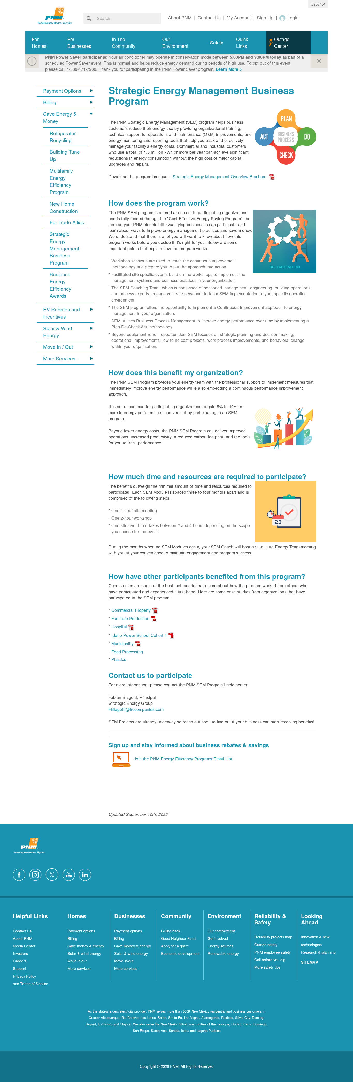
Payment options (81, 930)
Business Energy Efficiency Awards (60, 285)
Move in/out (77, 960)
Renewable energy (223, 953)
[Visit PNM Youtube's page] (70, 874)
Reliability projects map (273, 936)
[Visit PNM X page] (53, 874)
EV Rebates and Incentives (61, 313)
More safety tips (267, 967)
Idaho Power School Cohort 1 (139, 635)
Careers (19, 960)
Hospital (119, 626)
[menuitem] (43, 42)
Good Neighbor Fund (178, 938)
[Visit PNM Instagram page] (36, 874)
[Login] (282, 17)
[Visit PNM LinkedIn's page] (86, 874)
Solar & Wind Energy (57, 332)
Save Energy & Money (60, 117)
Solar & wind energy (84, 953)
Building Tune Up (65, 155)
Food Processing (127, 651)
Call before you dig (269, 959)
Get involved (218, 938)
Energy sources (220, 945)
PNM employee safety (272, 952)
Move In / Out (58, 346)
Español (318, 4)
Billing (49, 102)
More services (78, 968)
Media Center (24, 945)
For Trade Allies (67, 222)
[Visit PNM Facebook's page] (20, 874)
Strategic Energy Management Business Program (64, 248)
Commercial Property (131, 610)
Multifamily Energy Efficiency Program (61, 181)
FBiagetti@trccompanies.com (136, 709)
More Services (59, 358)
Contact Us (22, 930)
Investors (20, 953)
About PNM (22, 938)
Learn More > (229, 69)
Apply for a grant (174, 945)
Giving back (170, 930)
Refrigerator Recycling (63, 137)
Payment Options (62, 90)
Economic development (180, 953)
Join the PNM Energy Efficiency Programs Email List (183, 758)
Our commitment (221, 930)
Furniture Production (130, 618)
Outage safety (265, 944)
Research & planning (318, 952)
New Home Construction (64, 207)
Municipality (122, 643)
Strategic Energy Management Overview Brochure (219, 176)
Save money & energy (85, 945)
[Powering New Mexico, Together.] (55, 15)
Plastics (118, 659)
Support (19, 968)
